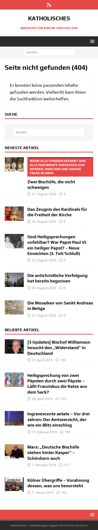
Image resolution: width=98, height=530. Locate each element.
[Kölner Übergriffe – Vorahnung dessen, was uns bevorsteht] (14, 484)
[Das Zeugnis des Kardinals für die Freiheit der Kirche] (14, 213)
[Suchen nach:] (49, 52)
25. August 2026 (44, 260)
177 (66, 465)
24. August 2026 (44, 288)
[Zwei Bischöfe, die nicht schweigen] (14, 164)
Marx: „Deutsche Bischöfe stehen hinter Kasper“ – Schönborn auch (53, 452)
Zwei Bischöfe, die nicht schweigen (56, 174)
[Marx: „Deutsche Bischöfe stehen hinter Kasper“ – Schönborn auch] (14, 451)
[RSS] (49, 5)
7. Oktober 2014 (44, 465)
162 (64, 492)
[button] (91, 41)
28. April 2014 (42, 398)
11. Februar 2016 (44, 432)
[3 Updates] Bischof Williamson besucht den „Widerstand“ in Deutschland (58, 348)
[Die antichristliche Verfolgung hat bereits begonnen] (14, 280)
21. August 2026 (44, 315)
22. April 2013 (42, 360)
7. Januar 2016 (43, 492)
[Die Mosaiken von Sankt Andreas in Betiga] (14, 307)
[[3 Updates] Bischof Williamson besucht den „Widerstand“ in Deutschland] (14, 346)
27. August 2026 (44, 194)
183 (63, 398)
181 (67, 432)
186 (63, 360)
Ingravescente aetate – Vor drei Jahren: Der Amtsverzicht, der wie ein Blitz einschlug (58, 419)
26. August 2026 (44, 221)
